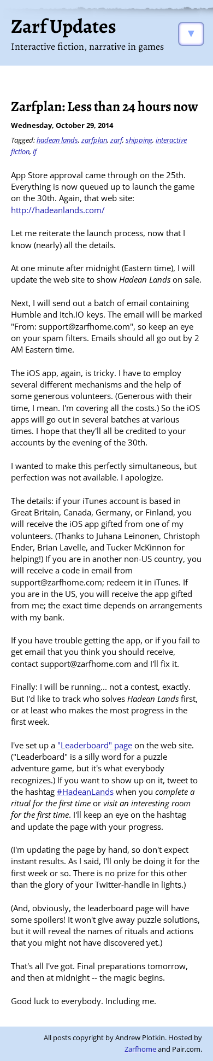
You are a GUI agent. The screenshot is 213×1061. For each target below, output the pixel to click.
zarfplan (94, 140)
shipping (139, 140)
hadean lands (57, 140)
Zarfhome (140, 1049)
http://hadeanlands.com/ (58, 209)
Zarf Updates (63, 26)
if (35, 151)
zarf (116, 140)
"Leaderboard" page (94, 745)
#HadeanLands (85, 791)
